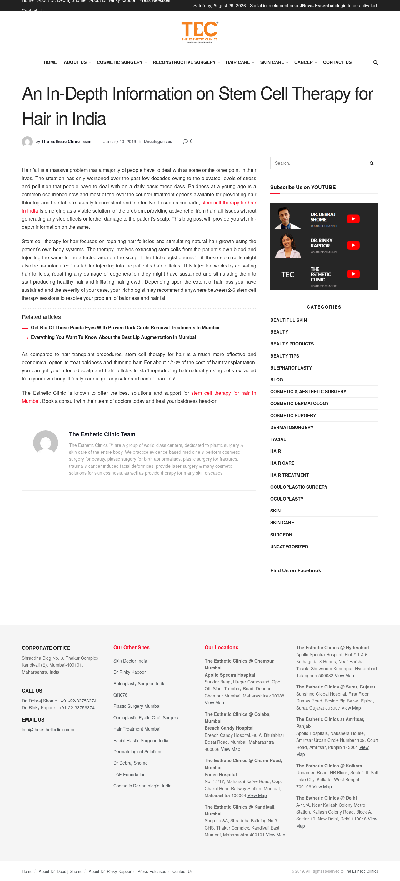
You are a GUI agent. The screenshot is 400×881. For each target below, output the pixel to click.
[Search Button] (375, 62)
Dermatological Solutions (137, 751)
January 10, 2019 (119, 141)
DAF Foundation (129, 774)
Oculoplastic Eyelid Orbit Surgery (145, 717)
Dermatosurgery (291, 427)
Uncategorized (158, 141)
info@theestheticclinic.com (48, 729)
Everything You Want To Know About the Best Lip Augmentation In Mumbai (113, 337)
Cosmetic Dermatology (299, 403)
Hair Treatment (289, 475)
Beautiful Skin (288, 320)
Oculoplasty (286, 499)
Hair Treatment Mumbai (136, 729)
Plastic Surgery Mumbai (136, 706)
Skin (275, 510)
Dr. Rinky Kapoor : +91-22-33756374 (58, 707)
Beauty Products (292, 343)
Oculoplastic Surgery (299, 487)
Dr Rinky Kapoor (129, 672)
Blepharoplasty (291, 368)
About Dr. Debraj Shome (60, 871)
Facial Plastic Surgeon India (140, 740)
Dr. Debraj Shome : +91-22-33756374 (59, 700)
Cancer (303, 62)
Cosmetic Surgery (119, 62)
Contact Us (33, 10)
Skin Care (272, 62)
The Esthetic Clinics (361, 871)
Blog (276, 379)
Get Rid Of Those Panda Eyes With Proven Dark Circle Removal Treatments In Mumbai (125, 327)
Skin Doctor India (130, 661)
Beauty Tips (284, 356)
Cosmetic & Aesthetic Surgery (308, 391)
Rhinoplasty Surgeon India (139, 683)
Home (50, 62)
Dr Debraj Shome (130, 763)
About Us (75, 62)
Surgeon (281, 534)
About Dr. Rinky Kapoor (110, 871)
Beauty (279, 332)
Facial (278, 439)
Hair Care (238, 62)
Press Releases (152, 871)
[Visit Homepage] (200, 32)
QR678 (120, 695)
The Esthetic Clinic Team (67, 141)
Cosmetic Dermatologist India (142, 785)
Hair (275, 451)
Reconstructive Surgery (184, 62)
